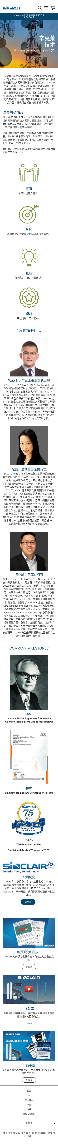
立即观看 (29, 1023)
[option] (29, 16)
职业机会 (29, 1100)
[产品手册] (29, 1046)
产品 (29, 1105)
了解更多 (28, 902)
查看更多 (29, 967)
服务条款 (29, 1123)
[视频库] (29, 989)
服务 (29, 1109)
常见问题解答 (29, 1113)
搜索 (29, 1091)
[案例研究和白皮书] (29, 933)
